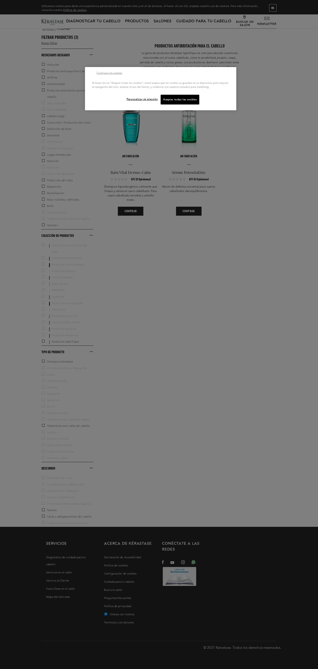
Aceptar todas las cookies (180, 99)
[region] (160, 88)
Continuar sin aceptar (109, 72)
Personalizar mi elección (142, 99)
